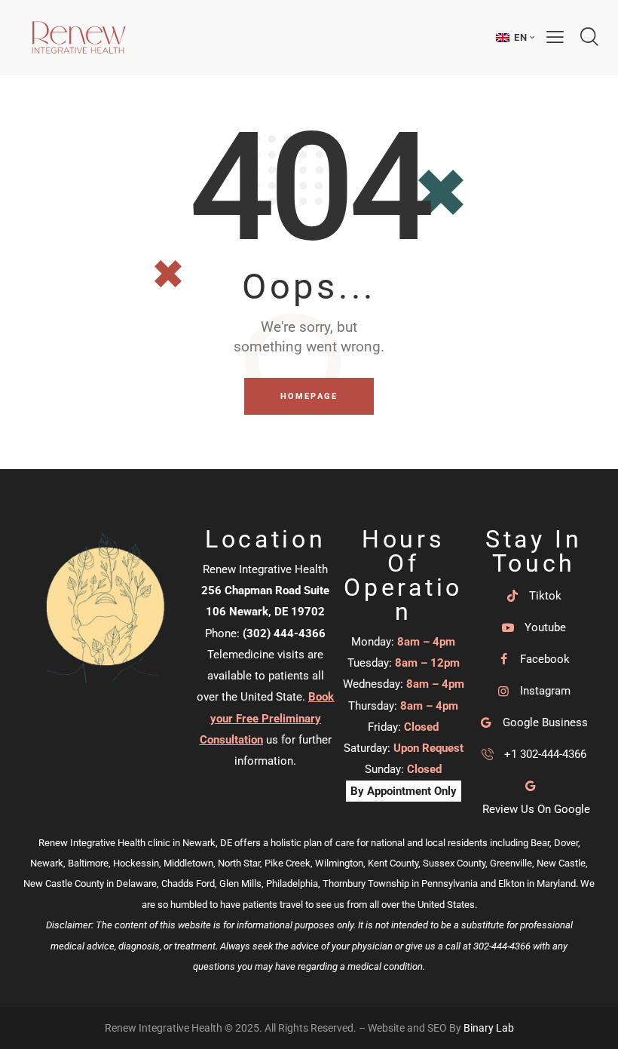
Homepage (309, 396)
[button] (515, 36)
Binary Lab (489, 1028)
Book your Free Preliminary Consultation (267, 718)
